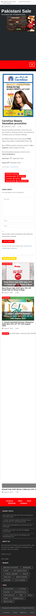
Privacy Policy (6, 554)
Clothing (22, 589)
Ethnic (6, 570)
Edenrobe (27, 567)
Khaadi (25, 574)
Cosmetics (9, 178)
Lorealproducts (23, 181)
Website (23, 612)
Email (32, 612)
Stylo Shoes (20, 580)
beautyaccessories (12, 174)
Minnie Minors (21, 577)
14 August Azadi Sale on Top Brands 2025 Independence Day (16, 535)
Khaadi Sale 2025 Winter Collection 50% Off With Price (17, 526)
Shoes (5, 598)
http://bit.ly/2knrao (14, 166)
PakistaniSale (9, 595)
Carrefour (22, 176)
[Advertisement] (18, 43)
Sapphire (7, 580)
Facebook (6, 612)
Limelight (7, 577)
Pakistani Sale (20, 592)
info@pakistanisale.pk (9, 1)
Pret (21, 595)
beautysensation (11, 176)
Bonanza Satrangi (10, 567)
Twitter (15, 612)
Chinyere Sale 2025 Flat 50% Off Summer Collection (16, 531)
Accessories (8, 589)
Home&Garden (11, 181)
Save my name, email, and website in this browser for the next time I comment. (17, 235)
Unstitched (8, 601)
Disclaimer (5, 559)
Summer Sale (18, 598)
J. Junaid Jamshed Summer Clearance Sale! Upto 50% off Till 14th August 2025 (17, 324)
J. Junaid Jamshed (10, 574)
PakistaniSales (6, 3)
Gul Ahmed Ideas (20, 570)
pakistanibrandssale (24, 1)
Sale (30, 595)
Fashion (17, 178)
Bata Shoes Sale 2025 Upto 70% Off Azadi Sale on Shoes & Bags (16, 289)
